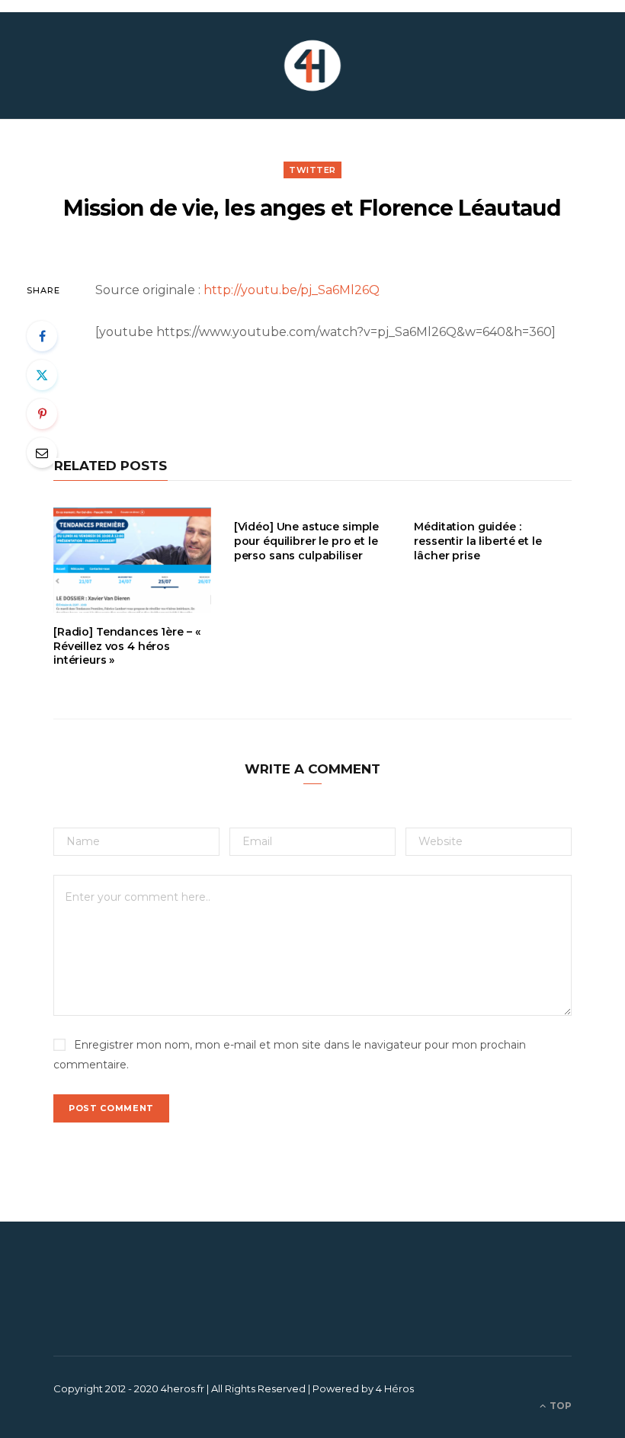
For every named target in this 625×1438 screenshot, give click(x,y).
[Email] (42, 452)
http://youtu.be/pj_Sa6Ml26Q (292, 290)
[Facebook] (42, 336)
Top (559, 1405)
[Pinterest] (42, 414)
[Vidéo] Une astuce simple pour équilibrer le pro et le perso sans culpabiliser (307, 541)
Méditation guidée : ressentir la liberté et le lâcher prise (477, 541)
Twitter (312, 170)
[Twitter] (42, 375)
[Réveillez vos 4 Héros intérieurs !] (312, 65)
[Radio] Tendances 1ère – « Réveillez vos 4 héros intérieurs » (126, 646)
